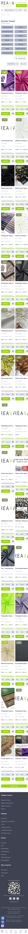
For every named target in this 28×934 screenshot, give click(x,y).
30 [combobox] (21, 63)
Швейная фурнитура (7, 803)
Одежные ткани (5, 800)
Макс (2, 875)
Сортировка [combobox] (11, 63)
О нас (2, 824)
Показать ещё (14, 786)
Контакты (4, 818)
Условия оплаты (6, 833)
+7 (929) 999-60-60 (22, 2)
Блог (2, 845)
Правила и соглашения (8, 821)
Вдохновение (5, 860)
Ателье (3, 809)
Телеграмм (4, 873)
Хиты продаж (5, 851)
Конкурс (3, 842)
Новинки (3, 854)
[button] (17, 63)
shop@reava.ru (14, 901)
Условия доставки (6, 830)
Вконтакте (4, 870)
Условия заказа (5, 827)
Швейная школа (5, 806)
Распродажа (4, 848)
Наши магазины (5, 857)
